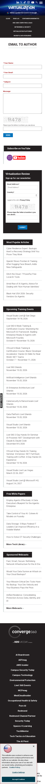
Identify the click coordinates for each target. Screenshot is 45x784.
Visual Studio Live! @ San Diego (20, 315)
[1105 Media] (22, 642)
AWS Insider (22, 665)
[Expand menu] (41, 3)
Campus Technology (22, 675)
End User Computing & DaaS (22, 23)
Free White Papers (15, 494)
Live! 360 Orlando (14, 367)
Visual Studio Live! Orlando (18, 424)
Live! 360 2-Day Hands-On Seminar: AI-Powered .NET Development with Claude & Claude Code (23, 438)
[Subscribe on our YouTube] (15, 160)
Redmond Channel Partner (22, 716)
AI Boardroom (22, 655)
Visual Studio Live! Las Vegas (19, 470)
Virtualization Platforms (22, 31)
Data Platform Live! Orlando (19, 414)
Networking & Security (22, 27)
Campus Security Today (22, 670)
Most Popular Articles (17, 242)
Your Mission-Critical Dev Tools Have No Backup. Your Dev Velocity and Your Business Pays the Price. (23, 584)
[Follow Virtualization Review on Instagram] (28, 2)
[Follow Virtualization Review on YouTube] (32, 2)
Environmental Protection (22, 680)
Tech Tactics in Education (22, 736)
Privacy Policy (25, 200)
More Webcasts (14, 608)
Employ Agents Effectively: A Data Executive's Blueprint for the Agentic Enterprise (22, 503)
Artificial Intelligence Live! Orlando (21, 377)
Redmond (22, 711)
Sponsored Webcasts (17, 554)
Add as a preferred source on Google (23, 13)
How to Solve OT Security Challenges (23, 537)
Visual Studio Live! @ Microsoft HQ (22, 480)
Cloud (8, 18)
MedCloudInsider (22, 695)
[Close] (33, 746)
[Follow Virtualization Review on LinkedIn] (17, 2)
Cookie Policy (14, 767)
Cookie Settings (18, 772)
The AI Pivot (22, 741)
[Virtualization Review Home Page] (22, 8)
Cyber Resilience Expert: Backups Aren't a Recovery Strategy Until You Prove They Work (22, 251)
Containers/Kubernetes (30, 18)
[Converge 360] (22, 632)
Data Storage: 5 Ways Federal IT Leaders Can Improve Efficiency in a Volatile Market (22, 527)
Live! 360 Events (22, 685)
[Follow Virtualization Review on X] (21, 2)
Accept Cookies (18, 779)
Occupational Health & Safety (22, 700)
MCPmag (22, 690)
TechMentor (22, 731)
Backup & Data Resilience (22, 35)
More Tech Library (15, 544)
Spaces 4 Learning (22, 726)
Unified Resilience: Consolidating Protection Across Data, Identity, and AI (23, 598)
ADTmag (22, 660)
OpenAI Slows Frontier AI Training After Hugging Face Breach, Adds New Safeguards (21, 264)
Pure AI (22, 705)
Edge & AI (16, 18)
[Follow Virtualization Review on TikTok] (25, 2)
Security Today (22, 721)
